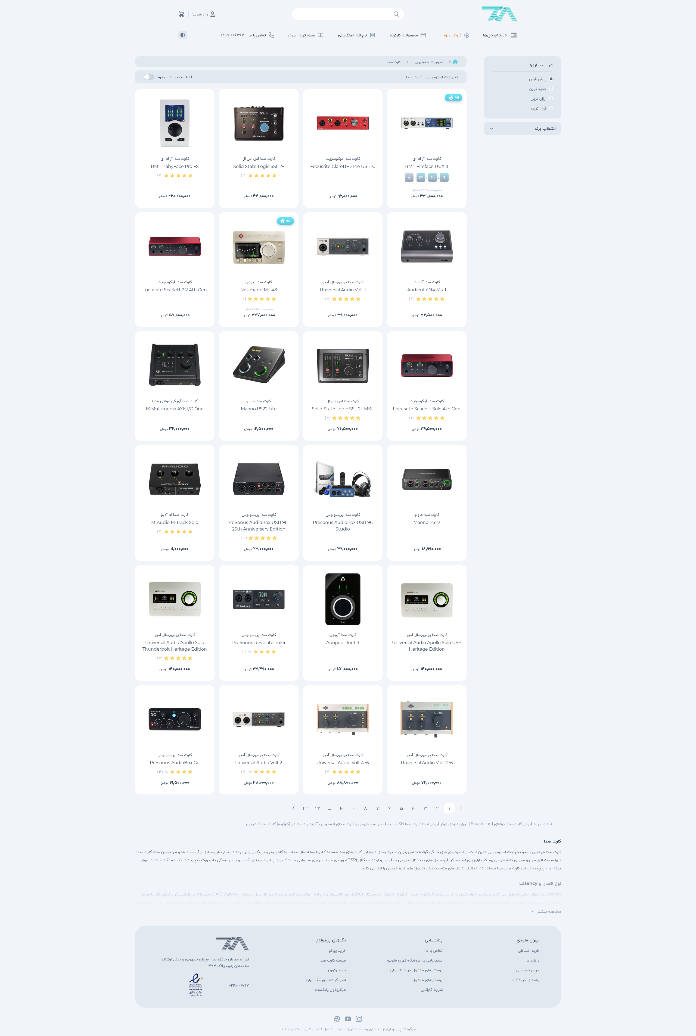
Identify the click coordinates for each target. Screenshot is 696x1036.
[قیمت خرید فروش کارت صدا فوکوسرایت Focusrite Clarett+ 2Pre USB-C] (342, 123)
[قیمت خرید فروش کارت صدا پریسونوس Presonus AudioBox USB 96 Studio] (342, 479)
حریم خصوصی (527, 970)
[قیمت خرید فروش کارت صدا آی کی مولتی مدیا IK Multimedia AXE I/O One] (174, 365)
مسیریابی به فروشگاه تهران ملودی (415, 960)
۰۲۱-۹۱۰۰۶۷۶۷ (232, 35)
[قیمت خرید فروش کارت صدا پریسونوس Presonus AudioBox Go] (174, 719)
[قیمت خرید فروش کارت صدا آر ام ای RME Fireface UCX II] (426, 123)
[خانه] (455, 61)
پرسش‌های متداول (427, 979)
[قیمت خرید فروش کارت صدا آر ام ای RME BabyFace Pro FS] (174, 123)
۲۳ (306, 808)
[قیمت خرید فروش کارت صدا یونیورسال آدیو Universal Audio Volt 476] (342, 719)
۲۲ (317, 808)
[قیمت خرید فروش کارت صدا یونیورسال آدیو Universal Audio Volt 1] (342, 246)
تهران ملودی (528, 940)
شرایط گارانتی (432, 989)
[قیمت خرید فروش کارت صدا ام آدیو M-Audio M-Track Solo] (174, 479)
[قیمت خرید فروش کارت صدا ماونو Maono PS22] (426, 479)
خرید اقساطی (528, 950)
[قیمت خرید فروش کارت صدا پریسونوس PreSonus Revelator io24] (258, 599)
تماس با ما (434, 950)
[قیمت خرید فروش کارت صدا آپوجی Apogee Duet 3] (342, 599)
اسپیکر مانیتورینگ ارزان (326, 979)
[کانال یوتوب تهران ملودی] (348, 1019)
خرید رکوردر (337, 970)
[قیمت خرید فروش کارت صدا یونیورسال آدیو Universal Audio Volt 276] (426, 719)
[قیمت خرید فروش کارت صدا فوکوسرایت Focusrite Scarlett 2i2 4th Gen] (174, 246)
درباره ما (532, 960)
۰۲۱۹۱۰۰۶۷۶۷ (239, 985)
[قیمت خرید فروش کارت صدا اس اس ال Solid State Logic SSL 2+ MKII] (342, 365)
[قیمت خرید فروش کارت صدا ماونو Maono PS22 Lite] (258, 365)
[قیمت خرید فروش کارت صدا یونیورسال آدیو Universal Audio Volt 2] (258, 719)
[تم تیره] (182, 35)
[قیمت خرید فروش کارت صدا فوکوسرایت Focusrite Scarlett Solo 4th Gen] (426, 365)
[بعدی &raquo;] (293, 808)
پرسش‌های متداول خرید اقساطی (416, 970)
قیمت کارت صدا (333, 960)
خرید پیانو (337, 950)
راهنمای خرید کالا (525, 979)
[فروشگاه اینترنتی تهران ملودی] (500, 14)
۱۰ (341, 808)
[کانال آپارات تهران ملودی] (337, 1019)
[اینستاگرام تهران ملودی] (359, 1019)
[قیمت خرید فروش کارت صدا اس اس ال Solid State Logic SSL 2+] (258, 123)
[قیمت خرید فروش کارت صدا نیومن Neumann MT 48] (258, 246)
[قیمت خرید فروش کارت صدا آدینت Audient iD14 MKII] (426, 246)
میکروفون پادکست (330, 989)
